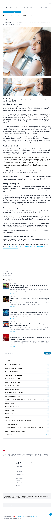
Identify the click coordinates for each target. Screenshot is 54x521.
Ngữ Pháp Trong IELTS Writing (12, 389)
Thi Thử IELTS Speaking (11, 424)
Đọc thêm (12, 293)
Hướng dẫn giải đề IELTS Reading (13, 368)
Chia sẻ (48, 271)
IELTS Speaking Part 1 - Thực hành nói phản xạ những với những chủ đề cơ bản (25, 399)
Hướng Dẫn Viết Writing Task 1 (12, 378)
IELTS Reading (19, 466)
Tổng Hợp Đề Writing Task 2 (12, 385)
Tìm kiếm (47, 353)
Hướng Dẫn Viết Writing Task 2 (12, 382)
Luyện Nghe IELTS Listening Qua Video (14, 375)
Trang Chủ (5, 7)
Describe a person (9, 403)
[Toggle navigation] (50, 2)
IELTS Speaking (20, 474)
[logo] (4, 449)
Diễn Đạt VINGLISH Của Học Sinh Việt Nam (15, 392)
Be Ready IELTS (20, 516)
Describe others (9, 417)
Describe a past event (10, 413)
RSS (17, 488)
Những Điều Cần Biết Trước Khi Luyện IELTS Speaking (18, 420)
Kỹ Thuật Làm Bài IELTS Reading (13, 364)
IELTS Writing (19, 471)
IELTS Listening (19, 469)
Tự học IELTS (8, 434)
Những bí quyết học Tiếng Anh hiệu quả (19, 7)
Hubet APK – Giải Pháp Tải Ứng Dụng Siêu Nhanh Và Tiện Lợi (29, 312)
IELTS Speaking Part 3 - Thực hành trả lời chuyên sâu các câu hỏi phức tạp (24, 427)
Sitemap (18, 485)
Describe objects (9, 410)
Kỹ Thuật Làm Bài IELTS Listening (13, 371)
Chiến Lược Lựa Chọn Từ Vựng (12, 396)
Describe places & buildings (12, 406)
